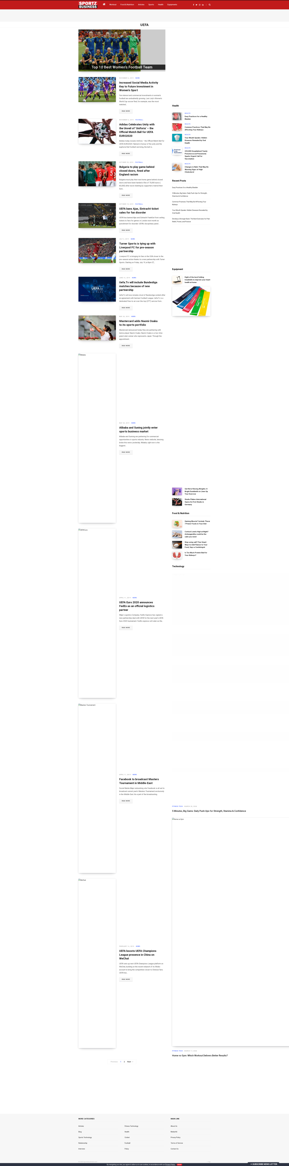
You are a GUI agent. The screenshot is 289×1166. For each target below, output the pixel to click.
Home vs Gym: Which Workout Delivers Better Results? (200, 1055)
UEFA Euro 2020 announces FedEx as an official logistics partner (136, 606)
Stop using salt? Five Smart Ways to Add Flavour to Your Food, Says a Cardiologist (196, 544)
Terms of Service (177, 1143)
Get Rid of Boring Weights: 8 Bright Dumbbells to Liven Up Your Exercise (196, 491)
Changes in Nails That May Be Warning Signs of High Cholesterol (197, 169)
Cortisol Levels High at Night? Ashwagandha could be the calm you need (196, 534)
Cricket (127, 1137)
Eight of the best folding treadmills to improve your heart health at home (197, 279)
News (137, 78)
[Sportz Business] (87, 4)
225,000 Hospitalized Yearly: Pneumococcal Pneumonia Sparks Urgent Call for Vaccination (196, 155)
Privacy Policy (175, 1137)
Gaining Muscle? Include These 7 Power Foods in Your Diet (197, 522)
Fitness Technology (131, 1126)
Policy (127, 1149)
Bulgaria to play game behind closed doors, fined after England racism (136, 170)
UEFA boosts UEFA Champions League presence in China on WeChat (137, 954)
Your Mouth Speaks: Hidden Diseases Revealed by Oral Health (196, 140)
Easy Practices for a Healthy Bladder (196, 117)
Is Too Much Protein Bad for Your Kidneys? (196, 554)
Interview (81, 1149)
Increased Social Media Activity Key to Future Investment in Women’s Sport (138, 86)
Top (209, 1162)
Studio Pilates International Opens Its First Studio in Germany (195, 502)
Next (129, 1062)
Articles (81, 1126)
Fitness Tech (177, 806)
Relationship (82, 1143)
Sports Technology (85, 1137)
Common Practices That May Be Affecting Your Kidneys (197, 128)
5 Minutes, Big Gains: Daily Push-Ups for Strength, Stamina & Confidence (209, 811)
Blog (80, 1132)
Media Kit (174, 1132)
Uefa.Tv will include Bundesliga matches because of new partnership (138, 286)
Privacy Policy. (170, 1164)
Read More (126, 111)
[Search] (208, 5)
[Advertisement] (144, 15)
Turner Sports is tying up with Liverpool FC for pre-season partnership (137, 247)
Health (187, 113)
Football (139, 120)
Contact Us (174, 1149)
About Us (174, 1126)
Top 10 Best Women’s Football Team (122, 67)
